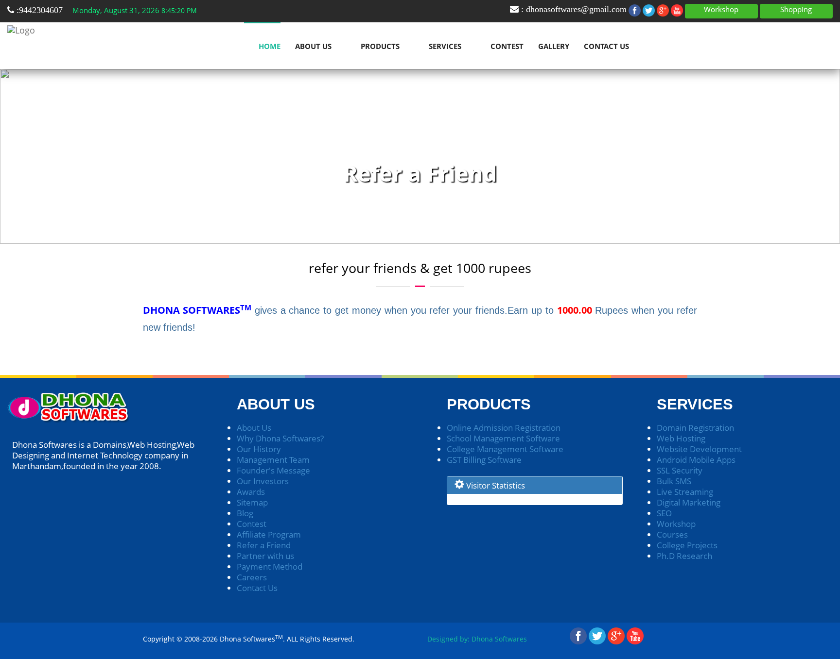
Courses (672, 534)
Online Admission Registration (503, 427)
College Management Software (505, 449)
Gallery (553, 46)
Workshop (721, 9)
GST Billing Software (484, 459)
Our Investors (263, 481)
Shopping (796, 9)
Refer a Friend (264, 545)
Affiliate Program (269, 534)
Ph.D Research (684, 555)
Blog (245, 513)
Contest (507, 46)
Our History (259, 449)
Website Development (699, 449)
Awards (251, 491)
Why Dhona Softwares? (280, 438)
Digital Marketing (688, 502)
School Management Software (503, 438)
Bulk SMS (674, 481)
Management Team (273, 459)
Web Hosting (681, 438)
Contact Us (606, 46)
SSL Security (679, 470)
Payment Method (269, 566)
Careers (252, 577)
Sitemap (252, 502)
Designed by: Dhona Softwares (477, 638)
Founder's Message (273, 470)
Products (380, 46)
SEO (664, 513)
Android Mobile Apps (696, 459)
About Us (313, 46)
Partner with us (265, 555)
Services (445, 46)
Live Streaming (685, 491)
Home (269, 46)
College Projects (687, 545)
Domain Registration (695, 427)
